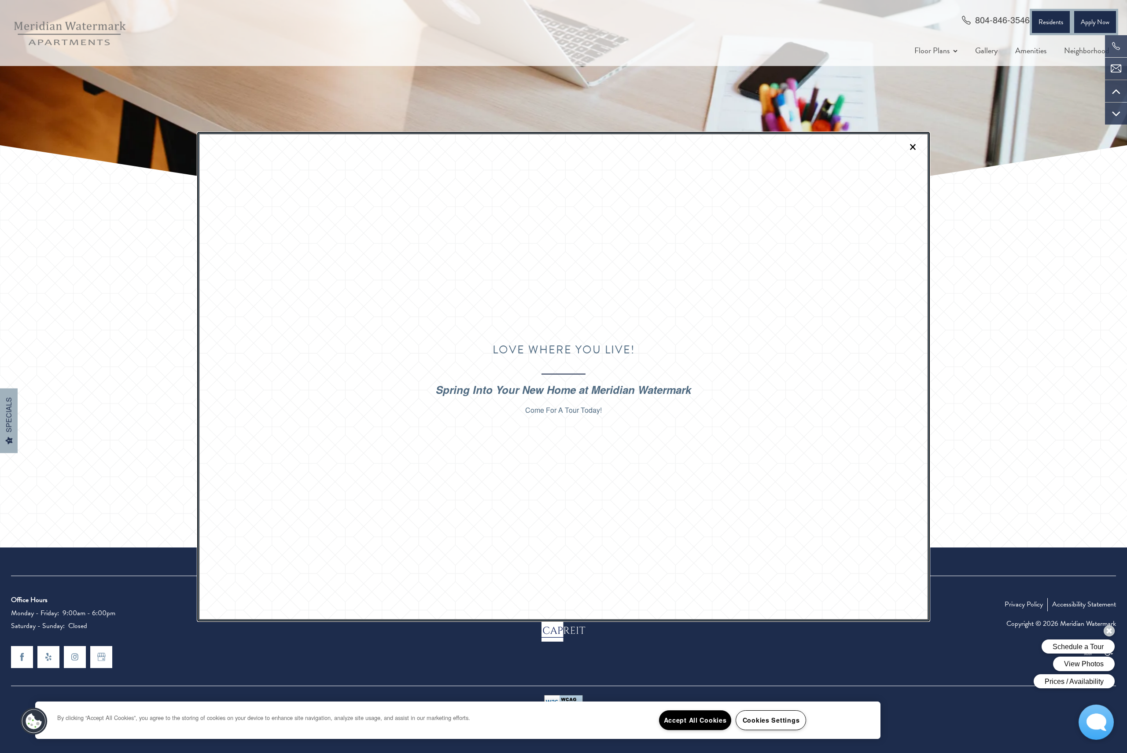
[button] (34, 721)
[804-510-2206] (1116, 46)
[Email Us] (1116, 69)
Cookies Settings (771, 720)
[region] (457, 720)
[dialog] (563, 376)
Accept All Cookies (695, 720)
